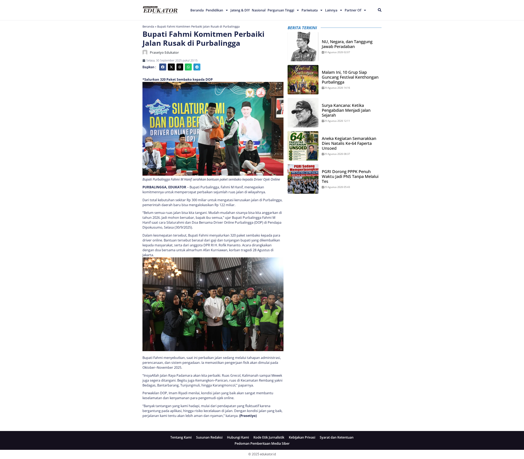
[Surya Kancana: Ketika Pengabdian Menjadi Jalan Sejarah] (303, 112)
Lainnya (331, 10)
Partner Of (353, 10)
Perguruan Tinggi (281, 10)
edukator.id (268, 454)
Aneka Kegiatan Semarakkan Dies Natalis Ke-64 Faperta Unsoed (349, 143)
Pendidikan (214, 10)
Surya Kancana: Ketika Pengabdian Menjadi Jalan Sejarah (346, 110)
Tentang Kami (181, 437)
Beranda (197, 10)
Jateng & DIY (240, 10)
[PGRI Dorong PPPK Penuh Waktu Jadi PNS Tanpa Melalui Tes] (303, 179)
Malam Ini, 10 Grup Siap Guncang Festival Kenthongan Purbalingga (350, 77)
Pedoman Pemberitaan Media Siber (262, 443)
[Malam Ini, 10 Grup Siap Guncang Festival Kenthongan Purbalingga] (303, 79)
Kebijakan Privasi (302, 437)
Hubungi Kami (238, 437)
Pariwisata (310, 10)
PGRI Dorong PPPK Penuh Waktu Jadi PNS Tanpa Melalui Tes (350, 176)
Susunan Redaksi (209, 437)
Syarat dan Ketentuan (336, 437)
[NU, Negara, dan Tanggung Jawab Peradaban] (303, 46)
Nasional (258, 10)
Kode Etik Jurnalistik (268, 437)
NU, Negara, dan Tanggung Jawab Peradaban (347, 44)
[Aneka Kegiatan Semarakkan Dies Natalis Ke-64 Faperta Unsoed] (303, 146)
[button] (162, 67)
